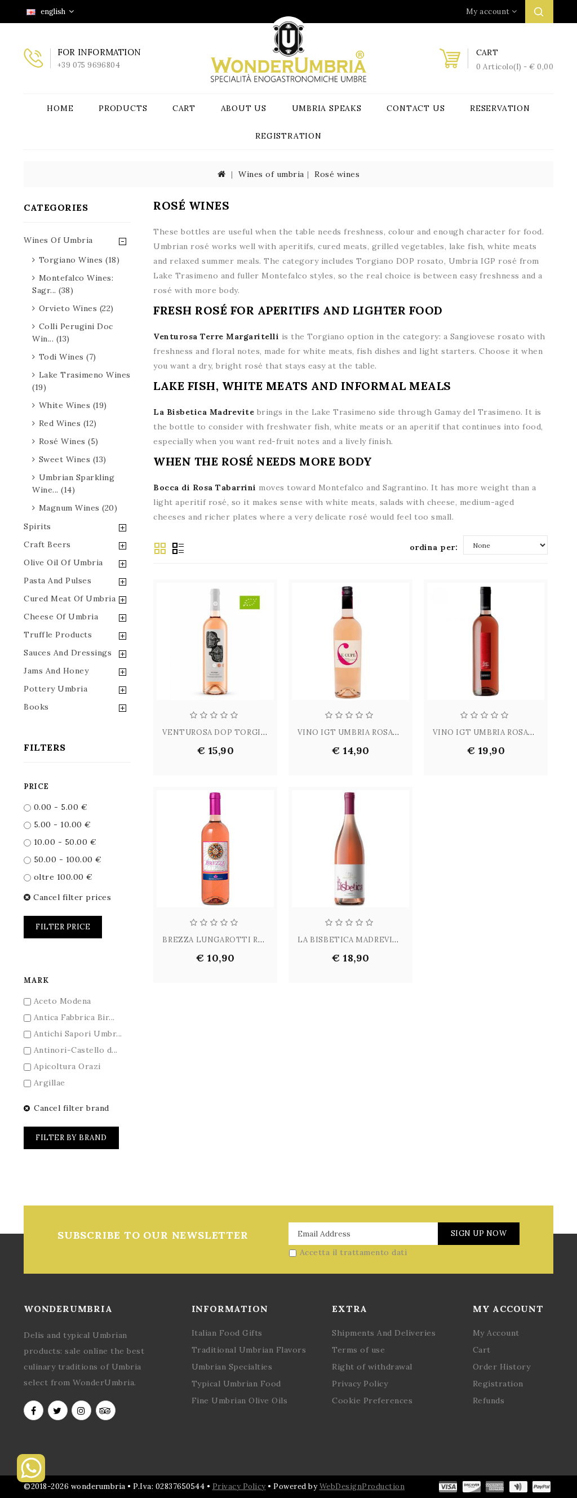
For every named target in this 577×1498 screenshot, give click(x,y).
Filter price (62, 927)
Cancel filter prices (71, 897)
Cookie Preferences (372, 1400)
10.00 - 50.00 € (63, 842)
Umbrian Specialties (232, 1367)
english (52, 11)
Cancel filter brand (70, 1108)
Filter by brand (71, 1137)
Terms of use (358, 1350)
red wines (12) (68, 423)
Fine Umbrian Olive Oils (240, 1400)
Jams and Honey (56, 671)
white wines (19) (73, 405)
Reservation (500, 108)
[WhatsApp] (31, 1479)
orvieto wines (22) (76, 308)
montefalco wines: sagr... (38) (72, 284)
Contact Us (416, 108)
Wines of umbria (271, 174)
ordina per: (434, 547)
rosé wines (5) (69, 441)
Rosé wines (336, 174)
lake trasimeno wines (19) (81, 381)
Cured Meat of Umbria (70, 598)
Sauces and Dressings (68, 653)
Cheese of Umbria (61, 616)
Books (36, 707)
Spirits (37, 526)
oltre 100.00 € (62, 877)
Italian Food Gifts (227, 1333)
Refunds (489, 1400)
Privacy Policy (360, 1384)
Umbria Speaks (327, 108)
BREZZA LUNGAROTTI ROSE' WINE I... (237, 940)
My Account (496, 1333)
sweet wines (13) (72, 459)
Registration (288, 136)
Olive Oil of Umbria (63, 562)
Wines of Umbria (58, 240)
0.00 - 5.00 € (59, 807)
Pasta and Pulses (57, 580)
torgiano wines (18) (79, 260)
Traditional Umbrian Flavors (249, 1350)
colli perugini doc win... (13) (72, 332)
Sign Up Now (479, 1233)
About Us (244, 108)
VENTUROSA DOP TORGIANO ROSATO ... (242, 732)
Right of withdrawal (372, 1367)
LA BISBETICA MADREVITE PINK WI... (371, 940)
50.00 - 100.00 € (66, 859)
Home (60, 108)
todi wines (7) (67, 357)
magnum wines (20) (78, 508)
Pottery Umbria (55, 689)
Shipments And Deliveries (384, 1333)
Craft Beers (47, 544)
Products (123, 108)
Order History (502, 1367)
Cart (184, 108)
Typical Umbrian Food (236, 1384)
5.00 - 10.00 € (61, 824)
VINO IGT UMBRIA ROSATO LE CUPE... (373, 732)
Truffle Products (58, 635)
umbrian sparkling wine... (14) (73, 483)
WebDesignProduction (362, 1486)
